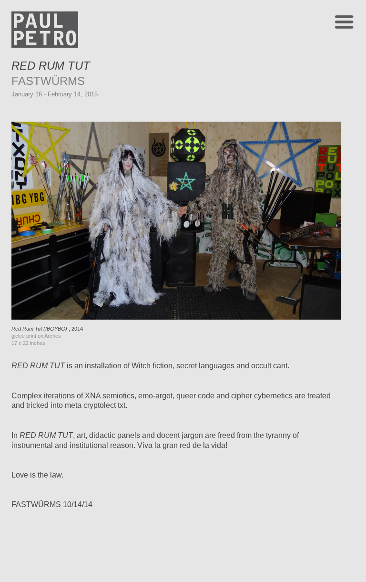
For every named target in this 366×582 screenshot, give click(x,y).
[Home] (44, 45)
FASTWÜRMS (48, 80)
